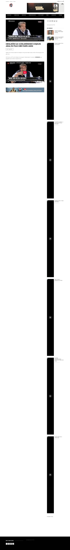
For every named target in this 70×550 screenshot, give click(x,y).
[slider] (24, 40)
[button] (25, 30)
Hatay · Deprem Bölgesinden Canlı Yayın (58, 280)
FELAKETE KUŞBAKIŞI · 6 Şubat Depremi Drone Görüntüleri (59, 123)
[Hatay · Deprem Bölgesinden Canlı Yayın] (50, 317)
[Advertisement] (55, 526)
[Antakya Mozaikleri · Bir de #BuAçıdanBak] (50, 81)
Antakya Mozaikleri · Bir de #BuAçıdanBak (59, 44)
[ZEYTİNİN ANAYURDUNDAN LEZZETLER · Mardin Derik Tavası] (50, 396)
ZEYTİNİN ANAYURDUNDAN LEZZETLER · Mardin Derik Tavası (59, 359)
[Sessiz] (41, 40)
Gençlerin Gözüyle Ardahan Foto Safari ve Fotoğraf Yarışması (59, 38)
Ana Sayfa (7, 1)
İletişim (14, 1)
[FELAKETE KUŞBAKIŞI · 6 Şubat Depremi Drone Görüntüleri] (50, 160)
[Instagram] (63, 1)
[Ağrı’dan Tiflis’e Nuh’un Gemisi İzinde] (50, 474)
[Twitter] (59, 1)
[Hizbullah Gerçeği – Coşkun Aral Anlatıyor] (50, 238)
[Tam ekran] (42, 40)
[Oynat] (7, 40)
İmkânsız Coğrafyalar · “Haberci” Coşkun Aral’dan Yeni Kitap (59, 31)
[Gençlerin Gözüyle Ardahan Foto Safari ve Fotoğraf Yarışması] (50, 39)
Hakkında (11, 1)
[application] (25, 30)
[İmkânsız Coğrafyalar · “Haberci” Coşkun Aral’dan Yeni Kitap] (50, 32)
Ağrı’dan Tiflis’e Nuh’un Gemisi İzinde (58, 437)
